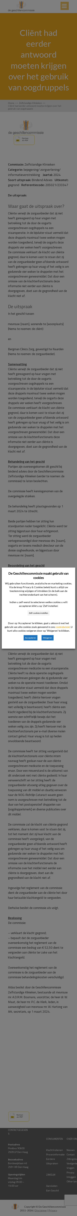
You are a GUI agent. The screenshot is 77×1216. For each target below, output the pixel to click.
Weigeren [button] (47, 637)
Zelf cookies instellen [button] (38, 612)
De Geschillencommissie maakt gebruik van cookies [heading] (38, 575)
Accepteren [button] (30, 637)
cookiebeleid (63, 626)
